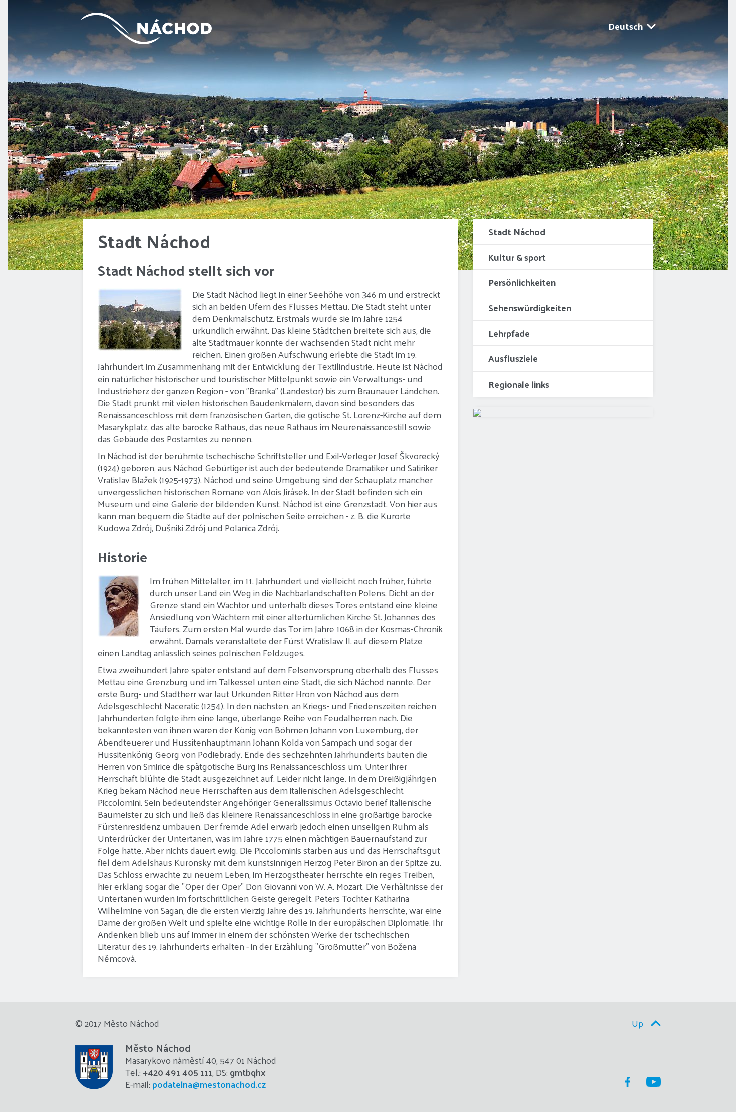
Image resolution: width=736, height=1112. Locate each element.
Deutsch (625, 26)
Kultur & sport (517, 257)
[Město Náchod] (143, 26)
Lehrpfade (509, 333)
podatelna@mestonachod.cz (209, 1084)
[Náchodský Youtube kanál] (651, 1082)
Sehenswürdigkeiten (529, 307)
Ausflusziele (513, 358)
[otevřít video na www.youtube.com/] (477, 412)
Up (637, 1023)
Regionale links (518, 384)
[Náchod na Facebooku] (625, 1082)
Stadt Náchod (516, 231)
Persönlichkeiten (522, 282)
